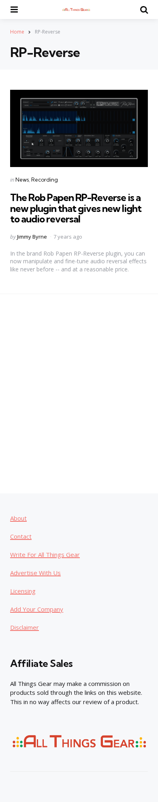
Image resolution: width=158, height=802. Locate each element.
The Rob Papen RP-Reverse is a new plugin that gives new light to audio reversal (75, 208)
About (18, 518)
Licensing (23, 591)
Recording (44, 179)
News (22, 179)
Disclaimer (24, 627)
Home (17, 31)
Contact (21, 536)
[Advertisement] (79, 393)
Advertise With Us (35, 573)
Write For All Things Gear (45, 554)
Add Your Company (36, 609)
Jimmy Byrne (32, 236)
